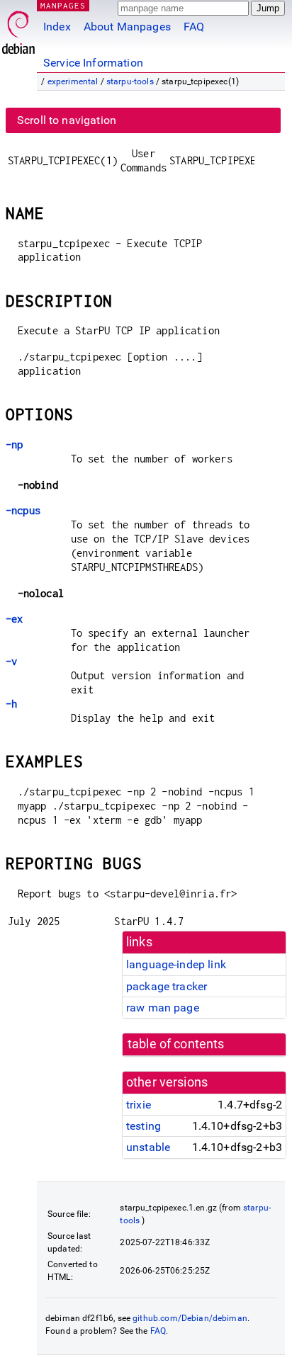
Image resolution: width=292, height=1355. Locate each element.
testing (143, 1126)
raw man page (162, 1007)
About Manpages (127, 26)
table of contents (176, 1044)
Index (57, 26)
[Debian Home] (18, 28)
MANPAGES (63, 5)
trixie (138, 1104)
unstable (148, 1147)
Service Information (93, 62)
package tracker (166, 986)
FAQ (194, 26)
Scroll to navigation (66, 120)
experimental (73, 81)
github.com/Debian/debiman (190, 1318)
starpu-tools (130, 81)
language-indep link (176, 964)
